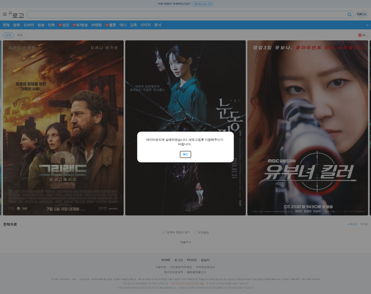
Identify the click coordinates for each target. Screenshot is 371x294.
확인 (185, 154)
